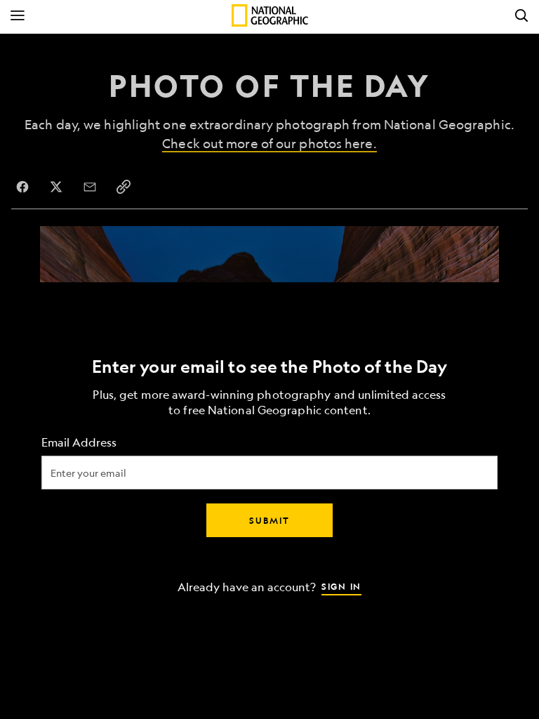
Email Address (79, 442)
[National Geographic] (270, 15)
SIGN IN (341, 586)
